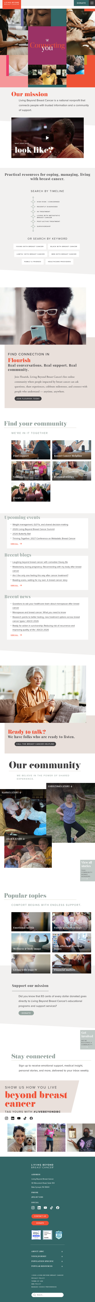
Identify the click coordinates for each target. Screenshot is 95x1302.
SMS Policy (36, 1284)
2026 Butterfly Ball (21, 533)
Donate (81, 3)
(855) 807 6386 (37, 1197)
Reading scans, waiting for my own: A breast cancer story (39, 580)
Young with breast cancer (30, 246)
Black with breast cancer (63, 246)
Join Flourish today (28, 398)
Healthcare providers (59, 262)
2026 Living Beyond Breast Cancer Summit (33, 529)
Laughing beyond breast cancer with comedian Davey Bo (40, 562)
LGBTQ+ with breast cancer (31, 254)
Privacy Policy (38, 1278)
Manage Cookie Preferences (44, 1287)
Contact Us (40, 1216)
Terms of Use (37, 1281)
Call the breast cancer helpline (35, 744)
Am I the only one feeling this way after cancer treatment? (40, 575)
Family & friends (32, 262)
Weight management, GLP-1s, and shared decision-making (40, 524)
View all (15, 544)
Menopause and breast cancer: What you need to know (39, 612)
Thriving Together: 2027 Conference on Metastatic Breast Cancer (43, 538)
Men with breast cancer (64, 254)
